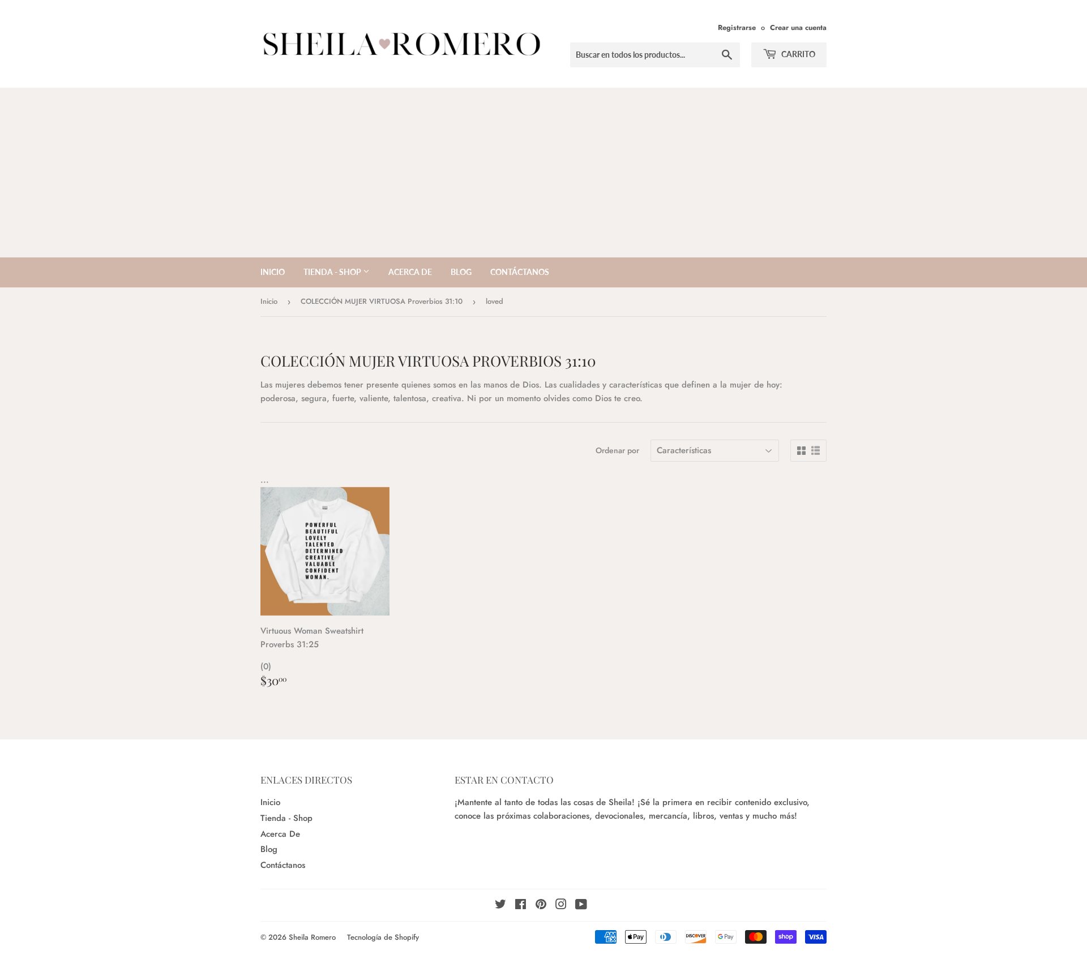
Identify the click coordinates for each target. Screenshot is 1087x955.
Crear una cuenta (798, 27)
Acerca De (410, 272)
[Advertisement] (543, 172)
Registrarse (737, 27)
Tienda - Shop (333, 272)
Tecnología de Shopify (383, 937)
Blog (461, 272)
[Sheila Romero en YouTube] (581, 906)
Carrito (797, 54)
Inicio (272, 272)
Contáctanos (519, 272)
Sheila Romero (312, 937)
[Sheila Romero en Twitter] (500, 906)
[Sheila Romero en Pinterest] (541, 906)
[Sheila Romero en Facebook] (521, 906)
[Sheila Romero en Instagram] (561, 906)
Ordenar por (617, 450)
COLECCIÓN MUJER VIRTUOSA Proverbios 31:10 (382, 301)
